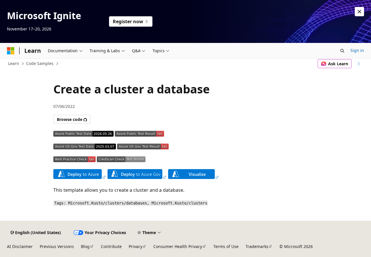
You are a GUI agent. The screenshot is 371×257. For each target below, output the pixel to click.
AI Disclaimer (20, 246)
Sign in (357, 50)
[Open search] (342, 51)
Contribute (111, 246)
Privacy (135, 246)
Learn (13, 63)
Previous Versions (57, 246)
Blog (85, 246)
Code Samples (40, 63)
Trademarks (256, 246)
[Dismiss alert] (359, 11)
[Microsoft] (10, 51)
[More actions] (359, 63)
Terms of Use (226, 246)
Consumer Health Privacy (177, 246)
